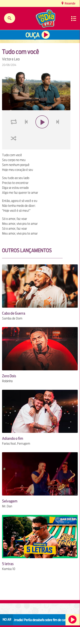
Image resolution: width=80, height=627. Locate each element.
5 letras (8, 564)
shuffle (14, 148)
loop (14, 132)
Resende (69, 3)
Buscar (9, 18)
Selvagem (9, 501)
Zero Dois (9, 376)
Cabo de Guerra (13, 313)
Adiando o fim (12, 438)
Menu (74, 18)
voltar (25, 132)
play (41, 132)
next (58, 132)
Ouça (32, 35)
